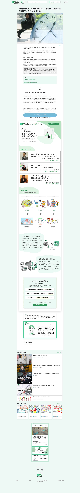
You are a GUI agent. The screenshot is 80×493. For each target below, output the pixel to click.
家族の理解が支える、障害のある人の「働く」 (42, 396)
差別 (42, 398)
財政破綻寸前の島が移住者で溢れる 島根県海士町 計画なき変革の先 (46, 365)
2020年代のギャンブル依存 (45, 413)
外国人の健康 (31, 413)
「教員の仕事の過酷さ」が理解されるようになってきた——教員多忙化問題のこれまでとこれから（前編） (32, 317)
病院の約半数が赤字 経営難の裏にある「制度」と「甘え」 (44, 385)
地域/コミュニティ (36, 367)
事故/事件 (42, 357)
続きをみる (45, 444)
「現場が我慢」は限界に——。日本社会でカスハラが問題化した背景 (46, 373)
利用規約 (30, 480)
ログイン (57, 2)
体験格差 (19, 413)
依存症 (38, 357)
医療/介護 (35, 357)
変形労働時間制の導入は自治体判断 (30, 81)
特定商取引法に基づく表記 (61, 480)
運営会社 (17, 480)
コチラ (49, 117)
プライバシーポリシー (44, 480)
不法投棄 (54, 413)
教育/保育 (25, 416)
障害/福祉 (35, 398)
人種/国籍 (31, 416)
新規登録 (52, 2)
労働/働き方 (35, 375)
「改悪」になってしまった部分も (29, 79)
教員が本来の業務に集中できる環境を (30, 82)
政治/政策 (41, 367)
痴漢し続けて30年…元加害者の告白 (40, 355)
